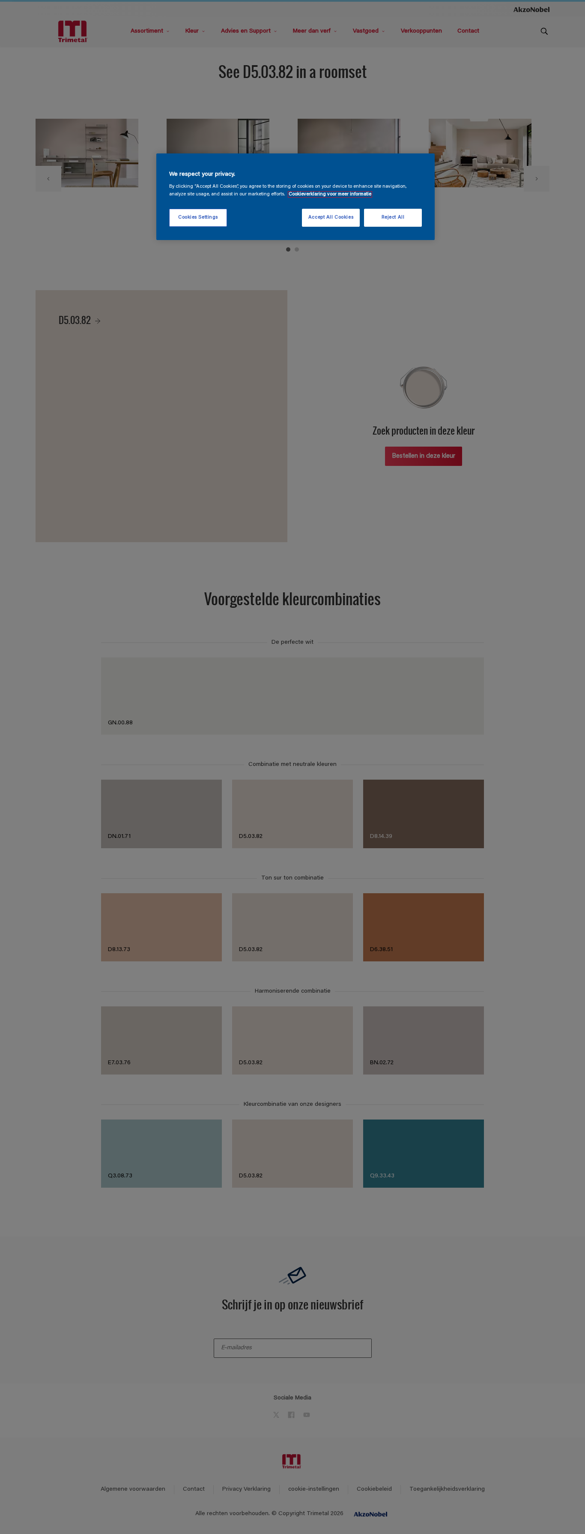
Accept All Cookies (330, 217)
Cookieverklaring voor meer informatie (330, 194)
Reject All (393, 217)
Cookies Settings (198, 217)
